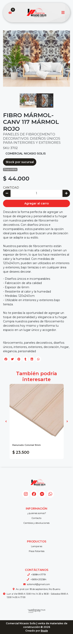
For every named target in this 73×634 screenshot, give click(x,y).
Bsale (44, 630)
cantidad (11, 187)
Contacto (36, 518)
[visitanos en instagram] (26, 494)
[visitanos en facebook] (34, 494)
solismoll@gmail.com (38, 584)
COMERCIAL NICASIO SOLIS (25, 153)
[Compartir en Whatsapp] (38, 359)
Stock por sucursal (20, 162)
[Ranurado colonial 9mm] (37, 411)
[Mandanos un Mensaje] (42, 494)
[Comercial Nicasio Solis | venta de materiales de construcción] (36, 13)
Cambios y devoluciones (36, 523)
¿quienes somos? (36, 513)
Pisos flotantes (36, 551)
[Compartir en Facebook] (6, 359)
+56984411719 (38, 574)
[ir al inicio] (38, 482)
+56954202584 (38, 579)
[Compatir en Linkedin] (32, 359)
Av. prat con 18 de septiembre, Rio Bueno (38, 589)
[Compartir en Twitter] (12, 359)
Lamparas (36, 546)
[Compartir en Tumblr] (25, 359)
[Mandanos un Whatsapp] (50, 494)
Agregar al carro (36, 203)
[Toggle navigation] (63, 12)
